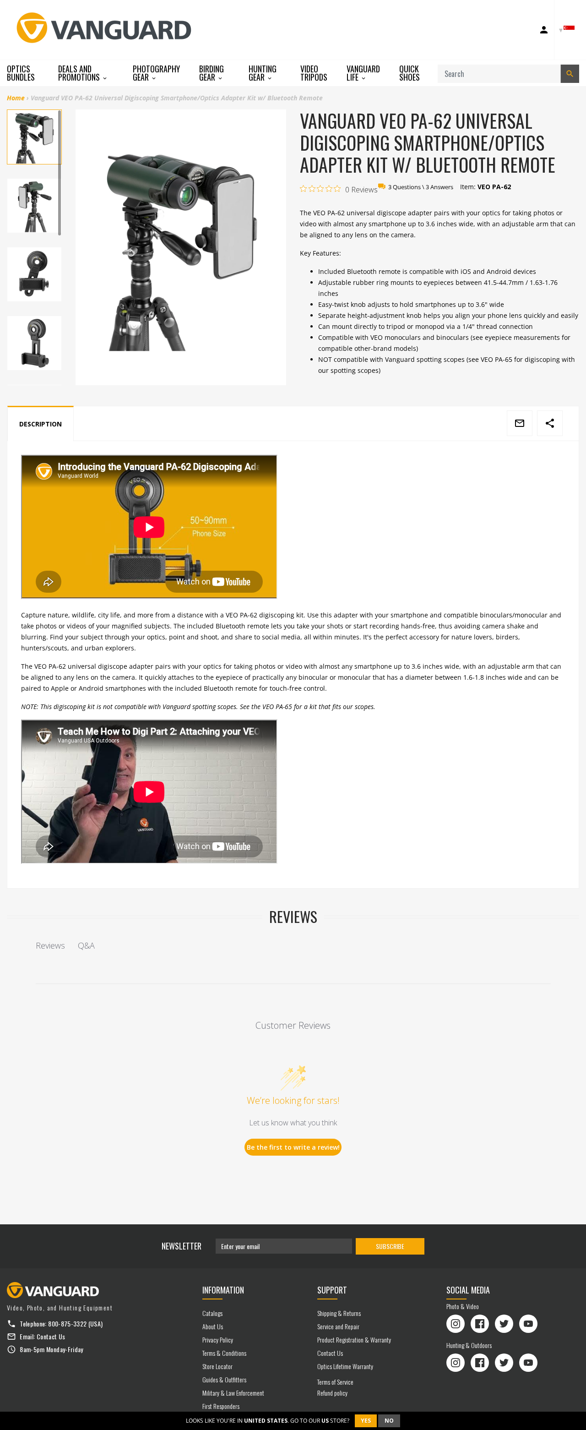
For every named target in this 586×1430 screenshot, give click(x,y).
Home (16, 97)
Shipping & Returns (339, 1313)
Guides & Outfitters (224, 1379)
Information (223, 1290)
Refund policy (332, 1392)
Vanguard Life (363, 73)
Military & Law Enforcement (233, 1392)
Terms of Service (335, 1381)
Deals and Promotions (80, 73)
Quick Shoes (409, 73)
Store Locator (217, 1366)
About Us (212, 1326)
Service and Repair (338, 1326)
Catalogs (212, 1313)
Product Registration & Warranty (354, 1339)
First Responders (220, 1406)
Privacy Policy (217, 1339)
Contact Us (51, 1336)
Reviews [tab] (50, 945)
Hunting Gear (263, 73)
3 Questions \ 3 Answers (420, 187)
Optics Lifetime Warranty (345, 1366)
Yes (366, 1421)
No (389, 1421)
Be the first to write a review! (293, 1147)
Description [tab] (40, 424)
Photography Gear (156, 73)
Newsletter (181, 1246)
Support (332, 1290)
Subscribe (390, 1246)
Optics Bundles (21, 73)
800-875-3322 (67, 1323)
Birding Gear (211, 73)
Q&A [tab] (86, 945)
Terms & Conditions (224, 1353)
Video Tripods (313, 73)
